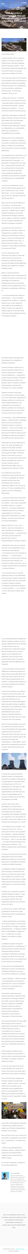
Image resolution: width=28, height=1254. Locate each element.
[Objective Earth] (3, 3)
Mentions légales (20, 1249)
